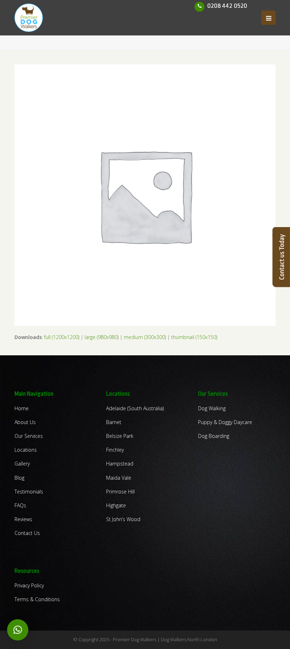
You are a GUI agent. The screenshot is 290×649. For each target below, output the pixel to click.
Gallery (22, 463)
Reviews (23, 519)
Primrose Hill (120, 491)
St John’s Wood (123, 519)
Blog (19, 477)
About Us (25, 422)
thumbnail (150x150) (194, 337)
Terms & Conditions (37, 599)
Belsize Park (119, 436)
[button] (17, 629)
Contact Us (27, 533)
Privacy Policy (29, 585)
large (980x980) (101, 337)
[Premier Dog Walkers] (28, 17)
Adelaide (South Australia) (135, 408)
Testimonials (28, 491)
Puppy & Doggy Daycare (225, 422)
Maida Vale (118, 477)
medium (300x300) (145, 337)
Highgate (116, 505)
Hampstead (119, 463)
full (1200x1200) (61, 337)
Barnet (113, 422)
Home (21, 408)
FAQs (20, 505)
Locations (25, 449)
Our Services (28, 436)
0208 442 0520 (227, 6)
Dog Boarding (213, 436)
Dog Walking (212, 408)
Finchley (115, 449)
